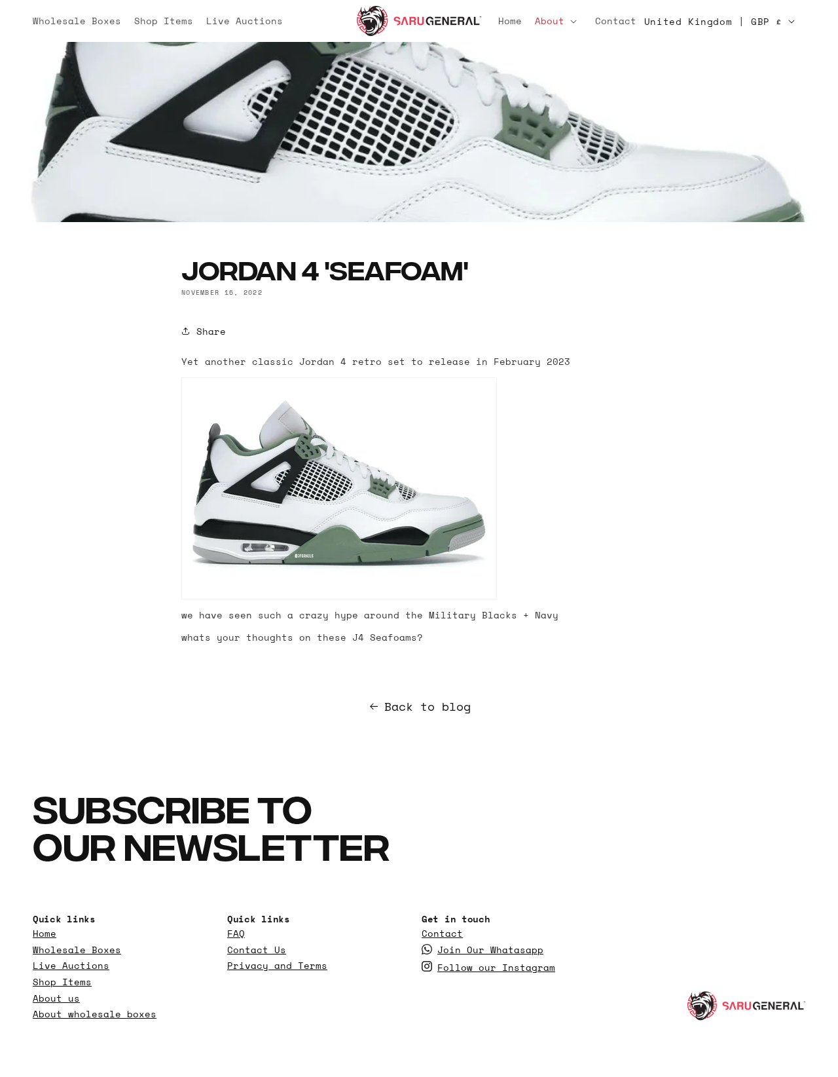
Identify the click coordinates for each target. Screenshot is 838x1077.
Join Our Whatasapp (490, 949)
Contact (442, 933)
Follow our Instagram (496, 967)
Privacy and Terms (277, 965)
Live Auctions (71, 965)
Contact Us (256, 949)
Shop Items (62, 982)
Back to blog (427, 706)
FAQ (236, 933)
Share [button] (211, 331)
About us (56, 998)
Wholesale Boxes (77, 949)
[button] (558, 21)
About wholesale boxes (94, 1014)
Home (44, 933)
